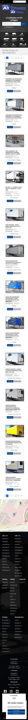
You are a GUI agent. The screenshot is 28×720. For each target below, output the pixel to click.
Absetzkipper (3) (18, 541)
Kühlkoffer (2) (17, 559)
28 (18, 58)
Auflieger (6, 40)
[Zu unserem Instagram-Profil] (11, 691)
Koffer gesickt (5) (18, 626)
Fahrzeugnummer (10, 27)
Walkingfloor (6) (13, 605)
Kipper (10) (4, 559)
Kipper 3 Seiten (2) (18, 576)
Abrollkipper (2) (18, 539)
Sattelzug (21, 35)
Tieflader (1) (4, 646)
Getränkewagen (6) (18, 550)
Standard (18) (5, 582)
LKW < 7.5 (7, 35)
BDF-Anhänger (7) (5, 620)
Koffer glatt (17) (18, 623)
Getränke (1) (4, 629)
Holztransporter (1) (18, 553)
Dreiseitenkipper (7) (6, 570)
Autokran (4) (17, 544)
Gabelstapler (13, 46)
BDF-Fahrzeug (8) (18, 573)
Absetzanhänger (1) (6, 626)
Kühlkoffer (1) (17, 634)
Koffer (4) (16, 556)
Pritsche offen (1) (18, 637)
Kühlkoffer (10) (13, 594)
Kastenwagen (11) (5, 547)
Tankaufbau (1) (13, 611)
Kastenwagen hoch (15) (6, 550)
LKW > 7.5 (14, 35)
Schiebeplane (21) (18, 631)
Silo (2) (11, 596)
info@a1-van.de (15, 679)
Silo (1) (3, 643)
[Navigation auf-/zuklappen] (2, 2)
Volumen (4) (4, 588)
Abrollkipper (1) (5, 539)
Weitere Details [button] (17, 91)
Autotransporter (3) (19, 547)
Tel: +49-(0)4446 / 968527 (14, 678)
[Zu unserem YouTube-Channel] (17, 691)
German (16, 1)
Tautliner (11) (12, 599)
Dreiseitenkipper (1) (6, 651)
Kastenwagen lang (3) (6, 556)
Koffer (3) (4, 631)
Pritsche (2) (4, 640)
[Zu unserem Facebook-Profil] (5, 691)
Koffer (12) (4, 561)
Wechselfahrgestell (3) (14, 608)
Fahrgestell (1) (17, 570)
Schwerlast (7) (5, 585)
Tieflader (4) (12, 602)
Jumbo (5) (17, 620)
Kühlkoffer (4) (5, 634)
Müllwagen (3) (17, 561)
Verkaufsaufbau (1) (6, 649)
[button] (10, 91)
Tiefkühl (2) (12, 614)
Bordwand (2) (17, 629)
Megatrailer (14, 40)
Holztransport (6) (13, 585)
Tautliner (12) (22, 582)
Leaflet (11, 531)
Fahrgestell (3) (5, 541)
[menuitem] (19, 2)
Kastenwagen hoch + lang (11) (8, 553)
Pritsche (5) (17, 564)
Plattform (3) (4, 637)
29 (21, 58)
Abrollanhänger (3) (6, 623)
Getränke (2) (12, 582)
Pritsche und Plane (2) (6, 567)
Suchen (23, 24)
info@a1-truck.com (15, 668)
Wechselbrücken (23, 46)
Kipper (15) (12, 588)
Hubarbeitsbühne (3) (6, 544)
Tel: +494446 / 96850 (14, 666)
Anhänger (22, 40)
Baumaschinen (4, 46)
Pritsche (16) (4, 564)
